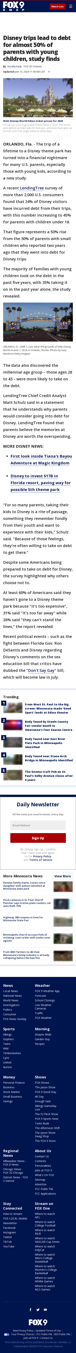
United (7, 1062)
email (45, 1310)
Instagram (9, 1232)
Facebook (9, 1228)
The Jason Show (45, 1087)
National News (12, 995)
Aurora (7, 1067)
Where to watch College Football (45, 1223)
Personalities (43, 1165)
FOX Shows (42, 1082)
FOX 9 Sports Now (46, 1119)
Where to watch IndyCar (45, 1248)
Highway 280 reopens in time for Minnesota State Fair (23, 919)
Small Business (12, 1096)
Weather (42, 985)
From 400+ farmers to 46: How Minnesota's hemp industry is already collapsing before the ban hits (26, 955)
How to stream (12, 1214)
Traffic (39, 1013)
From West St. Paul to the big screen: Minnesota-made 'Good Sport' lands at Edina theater (48, 708)
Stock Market (11, 1092)
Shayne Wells (43, 1034)
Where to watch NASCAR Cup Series (47, 1240)
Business (8, 1087)
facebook (30, 1310)
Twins (7, 1044)
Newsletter (10, 1223)
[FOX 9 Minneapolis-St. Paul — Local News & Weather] (14, 6)
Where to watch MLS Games (45, 1287)
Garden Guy (42, 1039)
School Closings (45, 1000)
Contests (40, 1161)
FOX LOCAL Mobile (15, 1218)
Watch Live (57, 6)
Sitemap (40, 1179)
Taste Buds (42, 1123)
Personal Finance (14, 1082)
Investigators (11, 1005)
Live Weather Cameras (43, 1006)
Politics (7, 1009)
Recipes (40, 1044)
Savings (8, 1101)
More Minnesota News (22, 876)
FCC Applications (45, 1193)
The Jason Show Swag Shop (45, 1134)
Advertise (41, 1184)
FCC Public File (44, 1189)
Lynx (6, 1058)
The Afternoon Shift (47, 1128)
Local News (10, 991)
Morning (42, 1029)
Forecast (40, 995)
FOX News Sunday (14, 1019)
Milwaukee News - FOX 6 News (14, 1162)
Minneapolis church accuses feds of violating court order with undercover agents (26, 937)
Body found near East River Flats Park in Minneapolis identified (45, 743)
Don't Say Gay (41, 670)
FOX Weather (43, 1018)
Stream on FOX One (44, 1206)
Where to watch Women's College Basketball (46, 1269)
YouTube (8, 1246)
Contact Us (42, 1156)
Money (9, 1077)
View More (62, 876)
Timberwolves (12, 1053)
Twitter (7, 1237)
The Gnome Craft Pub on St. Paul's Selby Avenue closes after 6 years (49, 776)
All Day (39, 1096)
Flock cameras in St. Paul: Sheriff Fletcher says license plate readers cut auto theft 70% (27, 903)
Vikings (7, 1034)
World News (11, 1000)
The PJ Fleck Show (46, 1114)
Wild (5, 1048)
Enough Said (42, 1101)
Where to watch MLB (45, 1231)
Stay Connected (12, 1206)
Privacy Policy (42, 856)
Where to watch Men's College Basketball (45, 1258)
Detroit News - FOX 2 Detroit (15, 1179)
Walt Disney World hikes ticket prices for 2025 (33, 121)
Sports (9, 1029)
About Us (43, 1150)
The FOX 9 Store (45, 1141)
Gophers (8, 1039)
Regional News (11, 1153)
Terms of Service (40, 860)
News (8, 985)
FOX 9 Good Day (45, 1092)
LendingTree (31, 188)
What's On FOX (44, 1175)
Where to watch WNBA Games (45, 1279)
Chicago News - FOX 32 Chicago (13, 1170)
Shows (40, 1077)
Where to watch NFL (45, 1215)
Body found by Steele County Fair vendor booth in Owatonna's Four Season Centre (48, 726)
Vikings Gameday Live (45, 1107)
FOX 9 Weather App (47, 991)
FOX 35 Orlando (33, 66)
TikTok (7, 1242)
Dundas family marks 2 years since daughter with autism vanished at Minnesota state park (24, 885)
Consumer (9, 1014)
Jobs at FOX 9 (43, 1170)
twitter (38, 1310)
